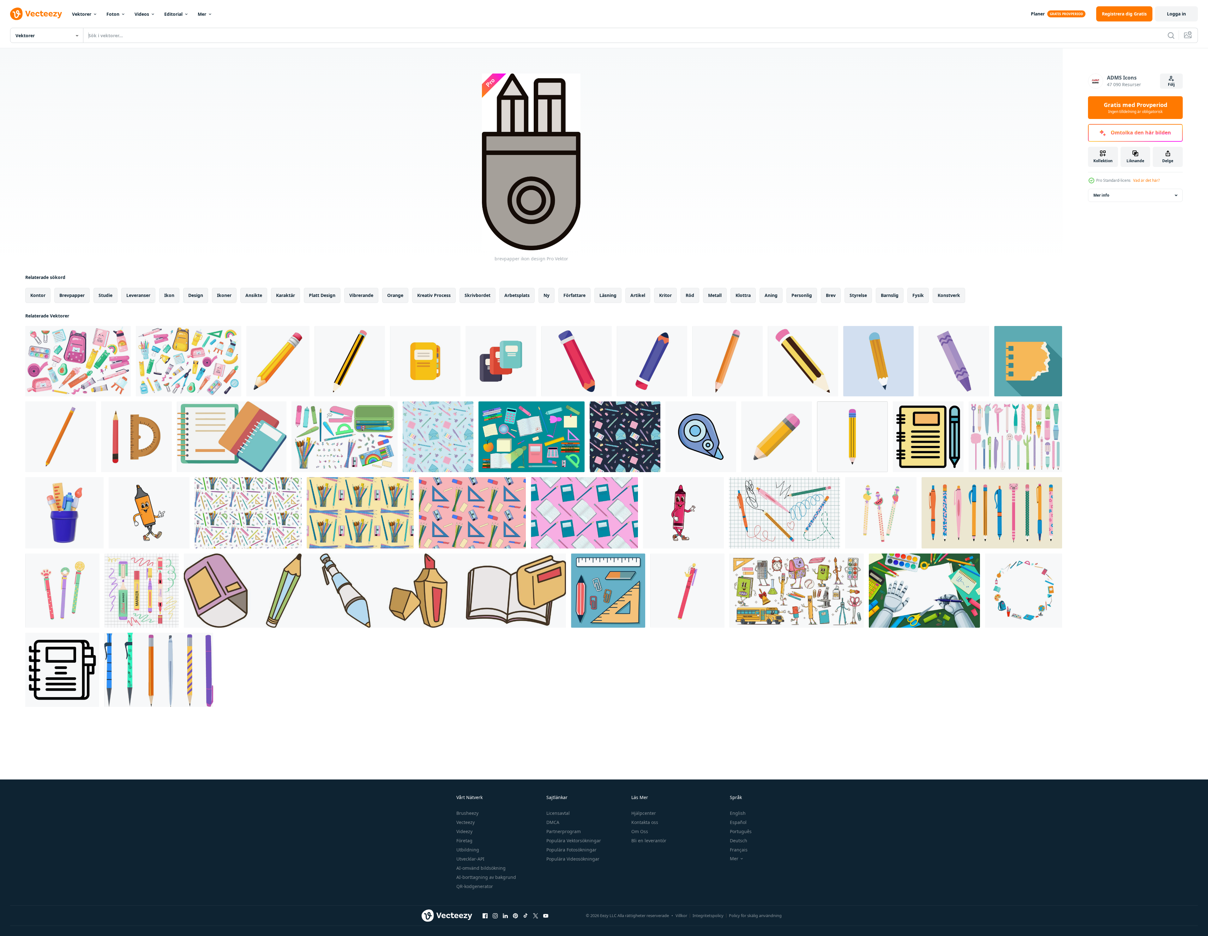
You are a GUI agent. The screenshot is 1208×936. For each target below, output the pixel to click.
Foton (112, 14)
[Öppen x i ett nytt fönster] (535, 915)
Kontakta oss (644, 822)
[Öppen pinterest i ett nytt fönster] (515, 915)
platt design (322, 295)
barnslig (889, 295)
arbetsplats (517, 295)
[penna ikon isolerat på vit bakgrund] (727, 361)
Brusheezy (467, 813)
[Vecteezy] (36, 14)
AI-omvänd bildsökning (481, 868)
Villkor (681, 915)
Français (739, 850)
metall (715, 295)
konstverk (949, 295)
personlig (801, 295)
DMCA (552, 822)
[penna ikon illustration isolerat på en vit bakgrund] (803, 361)
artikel (637, 295)
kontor (37, 295)
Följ (1171, 84)
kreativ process (434, 295)
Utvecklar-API (470, 859)
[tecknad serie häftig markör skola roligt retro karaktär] (149, 512)
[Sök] (1171, 35)
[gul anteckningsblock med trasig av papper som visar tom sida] (1028, 361)
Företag (464, 841)
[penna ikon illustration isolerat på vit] (652, 361)
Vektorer (81, 14)
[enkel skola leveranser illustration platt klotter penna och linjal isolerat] (136, 436)
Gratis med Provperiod (1135, 107)
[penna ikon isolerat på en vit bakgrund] (60, 436)
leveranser (138, 295)
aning (771, 295)
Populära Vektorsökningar (573, 841)
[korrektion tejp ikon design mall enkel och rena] (700, 436)
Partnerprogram (563, 831)
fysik (918, 295)
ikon (169, 295)
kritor (665, 295)
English (738, 813)
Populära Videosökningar (572, 859)
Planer (1038, 14)
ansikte (253, 295)
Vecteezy (465, 822)
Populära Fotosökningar (571, 850)
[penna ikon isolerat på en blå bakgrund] (878, 361)
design (195, 295)
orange (395, 295)
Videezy (464, 831)
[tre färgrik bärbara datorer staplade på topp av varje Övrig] (501, 361)
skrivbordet (477, 295)
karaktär (285, 295)
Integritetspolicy (708, 915)
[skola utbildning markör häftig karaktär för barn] (683, 512)
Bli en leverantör (648, 841)
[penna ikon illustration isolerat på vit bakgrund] (576, 361)
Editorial (173, 14)
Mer (202, 14)
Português (741, 831)
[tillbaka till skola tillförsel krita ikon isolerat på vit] (954, 361)
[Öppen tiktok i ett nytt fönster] (525, 915)
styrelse (858, 295)
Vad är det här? (1146, 180)
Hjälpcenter (643, 813)
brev (831, 295)
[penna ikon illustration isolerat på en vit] (350, 361)
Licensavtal (558, 813)
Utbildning (467, 850)
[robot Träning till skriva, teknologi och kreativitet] (924, 591)
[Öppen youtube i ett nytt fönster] (545, 915)
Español (738, 822)
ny (547, 295)
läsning (607, 295)
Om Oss (639, 831)
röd (690, 295)
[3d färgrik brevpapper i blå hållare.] (64, 512)
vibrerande (361, 295)
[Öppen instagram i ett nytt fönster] (495, 915)
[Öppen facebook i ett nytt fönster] (485, 915)
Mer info (1101, 195)
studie (105, 295)
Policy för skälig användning (755, 915)
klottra (743, 295)
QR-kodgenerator (474, 886)
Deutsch (738, 841)
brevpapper (72, 295)
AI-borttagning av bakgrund (486, 877)
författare (574, 295)
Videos (142, 14)
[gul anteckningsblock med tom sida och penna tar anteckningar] (928, 436)
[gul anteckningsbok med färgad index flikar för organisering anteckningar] (425, 361)
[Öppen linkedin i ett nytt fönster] (505, 915)
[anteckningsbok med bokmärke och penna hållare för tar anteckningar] (62, 670)
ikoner (224, 295)
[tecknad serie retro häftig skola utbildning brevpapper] (797, 591)
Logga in (1176, 14)
